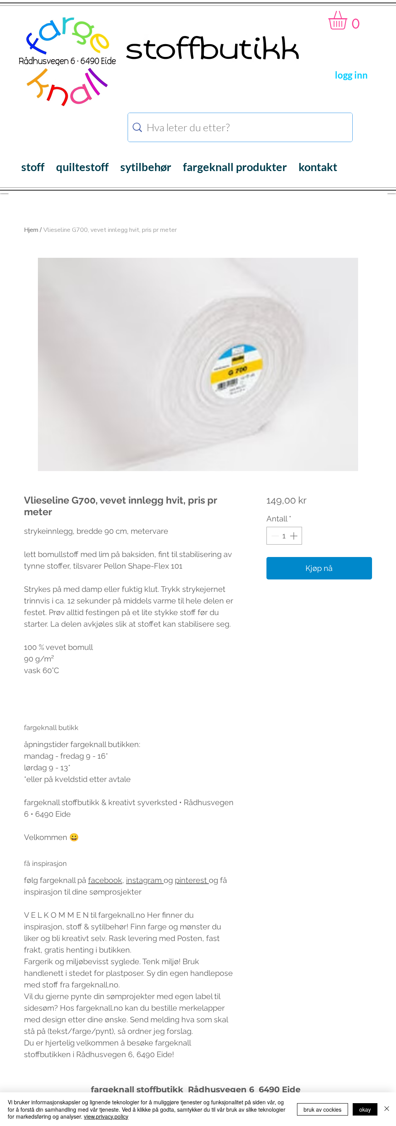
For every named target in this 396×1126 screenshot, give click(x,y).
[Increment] (294, 535)
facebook (105, 880)
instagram (145, 880)
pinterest (192, 880)
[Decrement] (274, 535)
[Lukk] (386, 1109)
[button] (348, 20)
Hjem (31, 230)
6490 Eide (278, 1089)
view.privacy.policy (106, 1116)
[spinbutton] (284, 535)
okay (365, 1109)
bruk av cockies (322, 1109)
